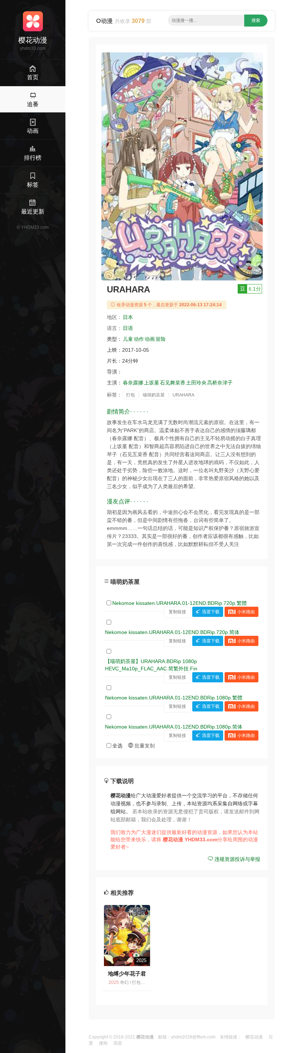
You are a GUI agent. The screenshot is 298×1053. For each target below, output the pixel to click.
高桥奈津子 (220, 383)
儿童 (128, 339)
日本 (128, 317)
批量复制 (144, 746)
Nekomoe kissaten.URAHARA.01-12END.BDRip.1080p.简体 (173, 727)
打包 (130, 395)
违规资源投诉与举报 (236, 859)
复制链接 (177, 611)
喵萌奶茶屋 (154, 395)
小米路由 (246, 611)
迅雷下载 (211, 611)
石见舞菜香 (172, 383)
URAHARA (183, 395)
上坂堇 (151, 383)
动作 (139, 339)
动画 (150, 339)
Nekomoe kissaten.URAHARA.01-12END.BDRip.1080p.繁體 (173, 698)
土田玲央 (196, 383)
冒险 (161, 339)
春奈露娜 (133, 383)
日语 (128, 328)
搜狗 (103, 1043)
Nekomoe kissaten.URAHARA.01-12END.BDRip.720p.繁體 (179, 603)
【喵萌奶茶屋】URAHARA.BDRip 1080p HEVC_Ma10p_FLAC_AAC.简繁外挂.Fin (151, 664)
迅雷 (117, 1043)
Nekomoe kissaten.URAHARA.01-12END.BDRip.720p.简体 (172, 632)
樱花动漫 (254, 1037)
